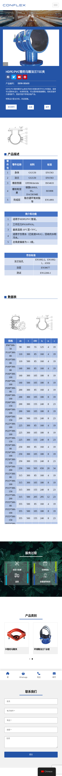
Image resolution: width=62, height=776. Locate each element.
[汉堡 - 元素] (55, 5)
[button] (11, 107)
